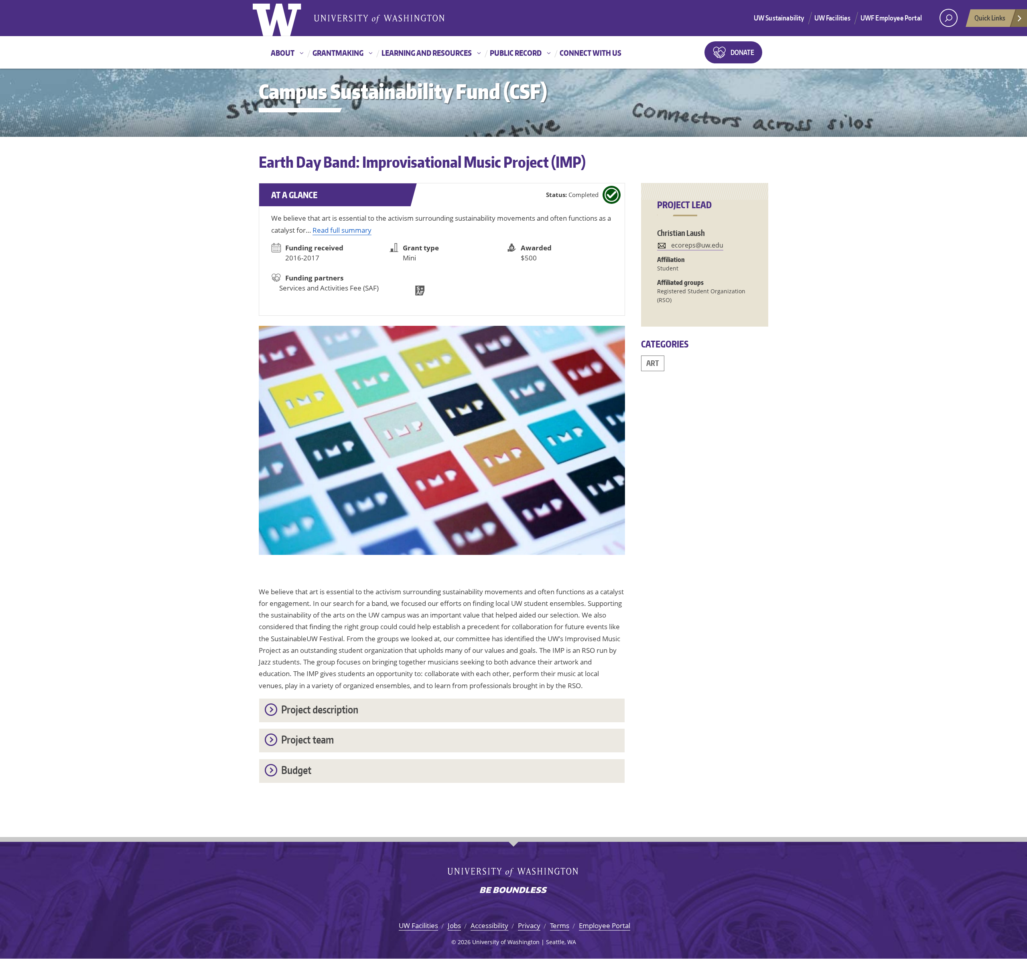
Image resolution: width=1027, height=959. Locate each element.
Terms (559, 925)
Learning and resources (427, 53)
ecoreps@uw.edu (697, 245)
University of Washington (285, 18)
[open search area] (949, 18)
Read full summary (342, 230)
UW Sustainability (779, 17)
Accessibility (489, 925)
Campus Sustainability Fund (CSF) (403, 91)
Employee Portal (604, 925)
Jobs (454, 925)
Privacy (529, 925)
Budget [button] (296, 769)
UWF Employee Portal (891, 17)
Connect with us (590, 53)
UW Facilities (832, 17)
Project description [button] (319, 709)
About (282, 53)
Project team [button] (307, 739)
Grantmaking (338, 53)
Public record (516, 53)
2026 (464, 942)
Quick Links (989, 17)
